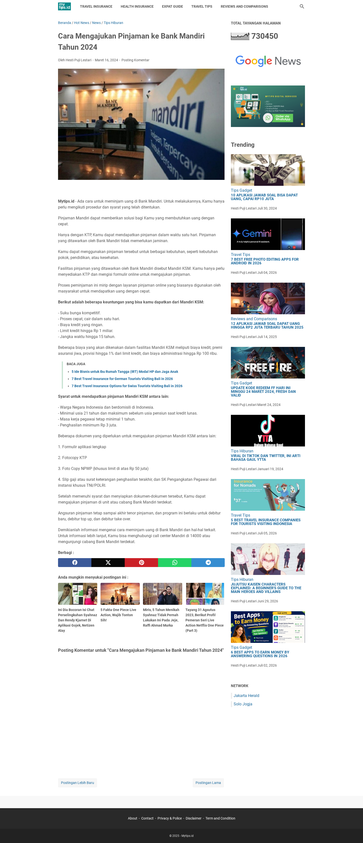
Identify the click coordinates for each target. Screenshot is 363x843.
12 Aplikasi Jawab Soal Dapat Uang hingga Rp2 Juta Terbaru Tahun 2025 (267, 325)
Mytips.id (188, 836)
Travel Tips (201, 6)
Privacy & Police (170, 818)
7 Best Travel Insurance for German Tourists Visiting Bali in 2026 (122, 379)
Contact (147, 818)
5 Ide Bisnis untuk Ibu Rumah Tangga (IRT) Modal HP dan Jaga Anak (125, 372)
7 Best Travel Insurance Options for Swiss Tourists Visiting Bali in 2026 (127, 386)
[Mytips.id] (64, 6)
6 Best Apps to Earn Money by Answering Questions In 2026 (260, 654)
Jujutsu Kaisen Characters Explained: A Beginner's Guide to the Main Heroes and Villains (266, 588)
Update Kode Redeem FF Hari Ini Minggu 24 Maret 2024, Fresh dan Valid (263, 391)
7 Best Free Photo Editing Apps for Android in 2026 (265, 261)
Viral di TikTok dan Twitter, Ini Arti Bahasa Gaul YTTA (265, 458)
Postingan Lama (208, 783)
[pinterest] (141, 562)
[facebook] (74, 562)
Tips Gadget (241, 190)
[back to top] (353, 832)
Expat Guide (172, 6)
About (132, 818)
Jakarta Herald (246, 695)
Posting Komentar (135, 60)
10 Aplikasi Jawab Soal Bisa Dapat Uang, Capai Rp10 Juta (264, 197)
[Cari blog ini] (302, 6)
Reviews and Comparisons (244, 6)
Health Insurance (137, 6)
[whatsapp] (174, 562)
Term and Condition (220, 818)
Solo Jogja (243, 704)
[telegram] (208, 562)
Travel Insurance (96, 6)
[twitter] (108, 562)
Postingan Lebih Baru (77, 783)
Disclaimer (194, 818)
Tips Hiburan (242, 451)
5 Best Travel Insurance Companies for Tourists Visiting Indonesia (266, 522)
